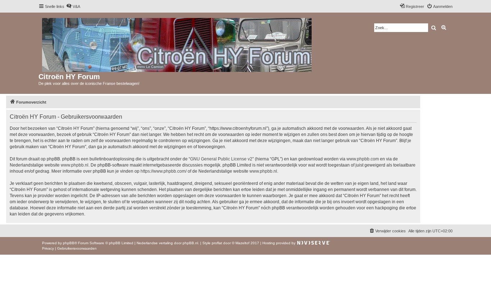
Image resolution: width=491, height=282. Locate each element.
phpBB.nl (190, 243)
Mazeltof (242, 243)
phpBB (68, 243)
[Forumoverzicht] (177, 43)
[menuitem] (73, 6)
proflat (217, 243)
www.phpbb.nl (74, 165)
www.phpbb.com (363, 159)
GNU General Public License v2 (221, 159)
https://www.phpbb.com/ (164, 171)
